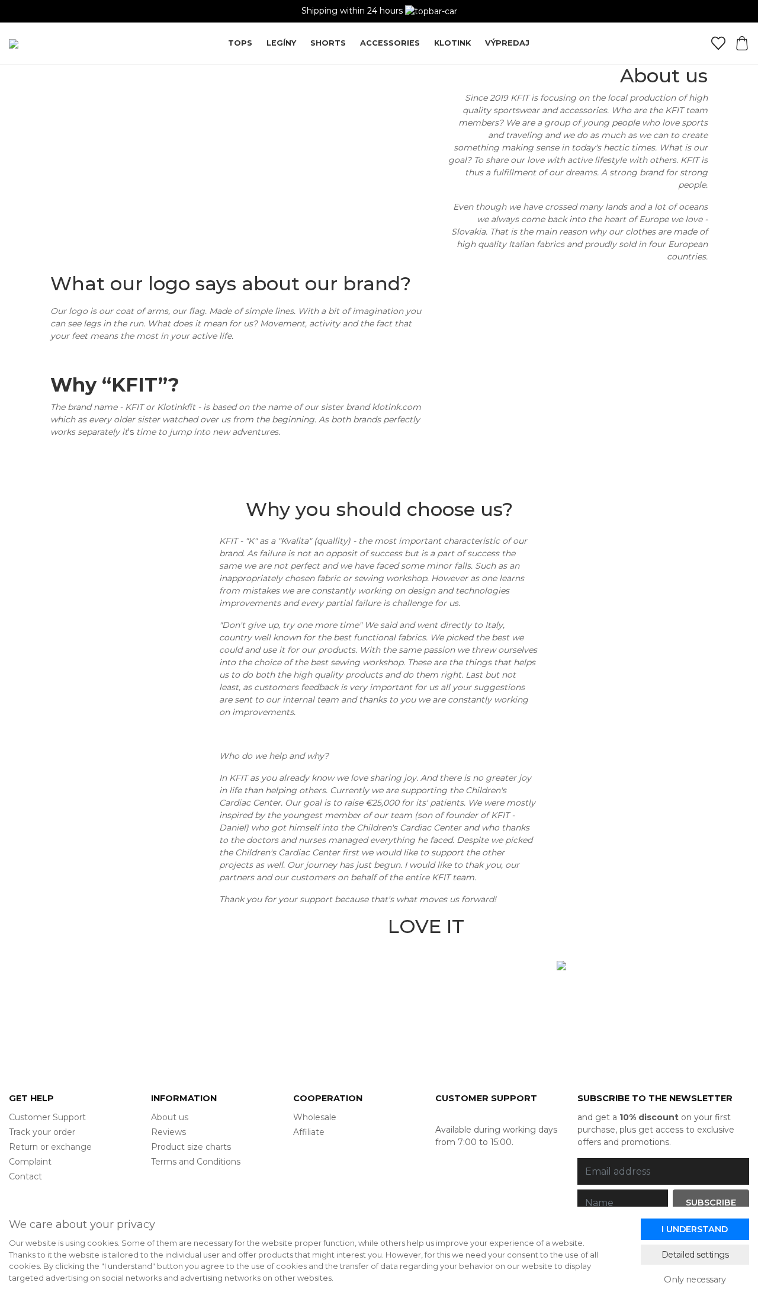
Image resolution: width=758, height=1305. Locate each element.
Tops (240, 43)
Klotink (452, 43)
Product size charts (191, 1147)
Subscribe (711, 1202)
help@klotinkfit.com (477, 1117)
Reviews (168, 1132)
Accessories (390, 43)
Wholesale (314, 1117)
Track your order (42, 1132)
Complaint (30, 1161)
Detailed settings (695, 1254)
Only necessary (694, 1279)
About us (169, 1117)
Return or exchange (50, 1147)
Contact (25, 1176)
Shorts (328, 43)
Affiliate (309, 1132)
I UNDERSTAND (694, 1229)
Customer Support (47, 1117)
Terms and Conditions (195, 1161)
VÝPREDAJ (507, 43)
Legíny (281, 43)
